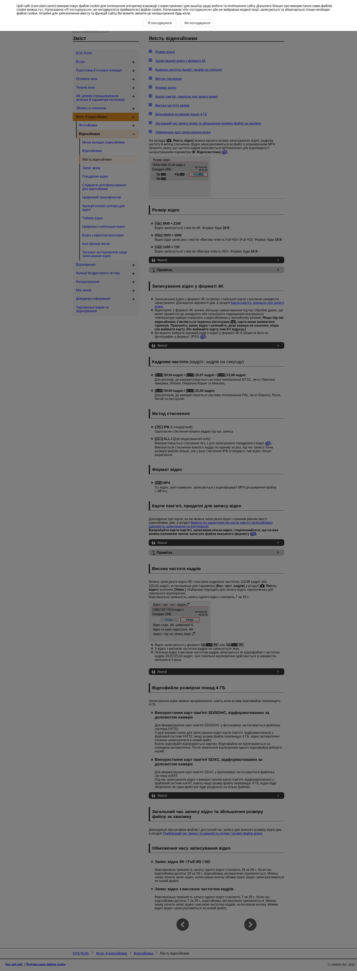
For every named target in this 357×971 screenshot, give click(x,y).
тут (40, 9)
